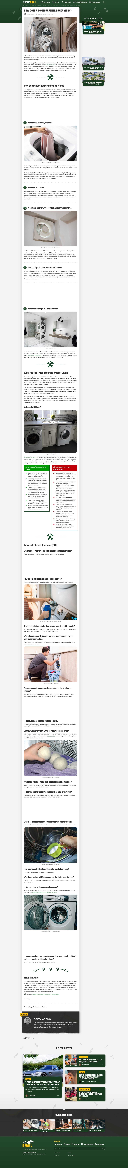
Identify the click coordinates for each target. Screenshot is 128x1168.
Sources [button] (28, 999)
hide (33, 1038)
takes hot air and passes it (35, 355)
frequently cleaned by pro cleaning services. (44, 892)
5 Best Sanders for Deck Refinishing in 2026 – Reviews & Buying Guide (90, 1094)
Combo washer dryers (30, 457)
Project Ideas (67, 2)
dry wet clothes (51, 736)
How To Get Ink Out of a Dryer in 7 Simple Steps (45, 994)
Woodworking (96, 2)
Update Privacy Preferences (29, 1152)
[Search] (103, 1148)
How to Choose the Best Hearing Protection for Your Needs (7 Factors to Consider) (91, 1077)
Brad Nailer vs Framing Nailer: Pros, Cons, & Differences (90, 1061)
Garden (57, 2)
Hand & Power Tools (81, 2)
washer (50, 64)
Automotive (47, 2)
